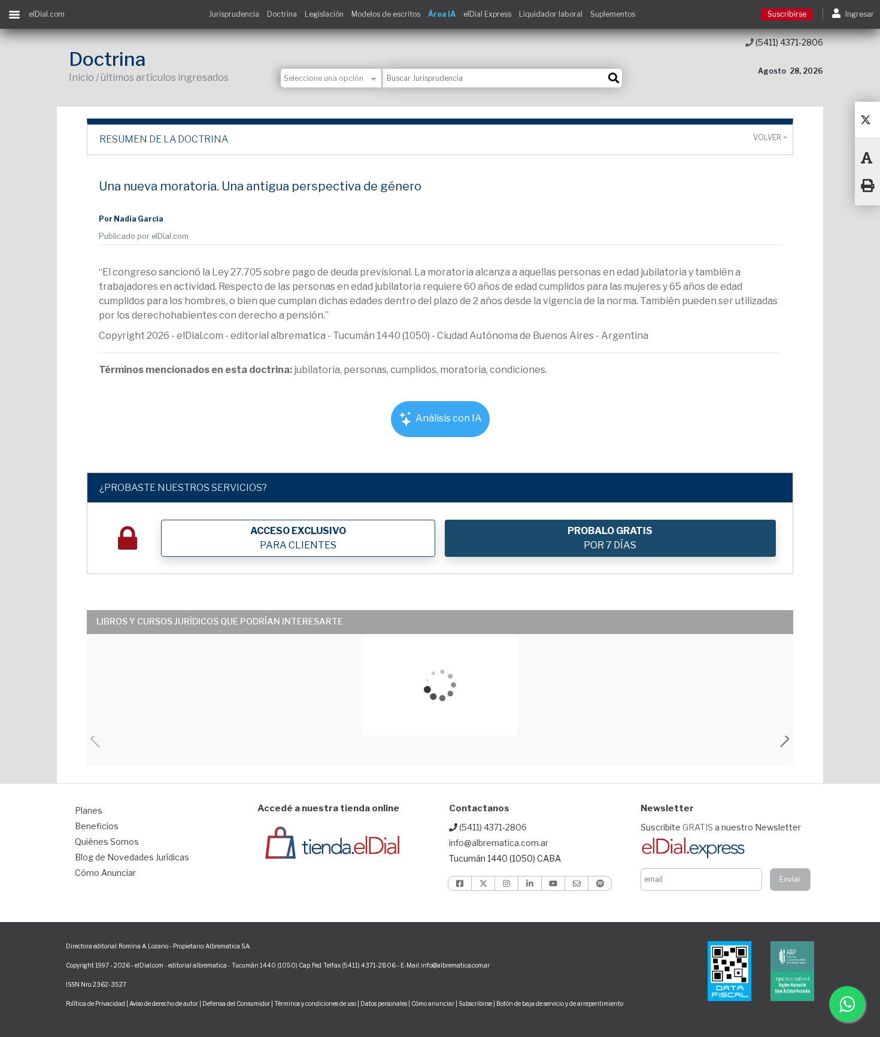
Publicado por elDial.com (144, 236)
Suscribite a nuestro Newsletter (721, 827)
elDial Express (487, 14)
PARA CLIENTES (298, 538)
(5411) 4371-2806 (788, 42)
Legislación (324, 14)
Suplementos (612, 14)
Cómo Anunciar (105, 873)
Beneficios (97, 826)
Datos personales (383, 1003)
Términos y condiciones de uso (315, 1003)
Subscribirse (476, 1003)
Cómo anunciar (432, 1003)
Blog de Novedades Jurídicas (132, 857)
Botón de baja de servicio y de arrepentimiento (559, 1003)
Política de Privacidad (95, 1003)
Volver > (770, 138)
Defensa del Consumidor (236, 1003)
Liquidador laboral (550, 14)
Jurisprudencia (234, 14)
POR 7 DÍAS (610, 538)
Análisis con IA (448, 418)
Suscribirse (786, 14)
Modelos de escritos (385, 14)
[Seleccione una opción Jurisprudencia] (332, 78)
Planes (88, 810)
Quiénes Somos (107, 841)
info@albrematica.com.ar (498, 843)
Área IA (442, 14)
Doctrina (282, 14)
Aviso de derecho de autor (163, 1003)
